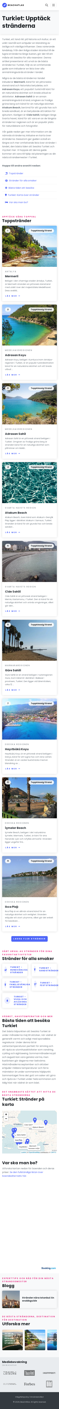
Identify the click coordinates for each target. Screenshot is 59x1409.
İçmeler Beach (15, 828)
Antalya (10, 271)
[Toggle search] (46, 5)
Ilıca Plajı (11, 907)
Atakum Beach (16, 513)
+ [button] (6, 1114)
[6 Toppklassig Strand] (29, 640)
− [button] (6, 1118)
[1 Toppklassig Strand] (29, 246)
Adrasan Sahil (15, 434)
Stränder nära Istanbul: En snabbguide (38, 1299)
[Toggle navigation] (53, 5)
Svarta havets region (20, 507)
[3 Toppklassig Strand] (29, 403)
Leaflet (23, 1152)
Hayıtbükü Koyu (17, 749)
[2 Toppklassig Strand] (29, 325)
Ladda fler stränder (29, 939)
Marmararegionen (17, 665)
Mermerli (11, 276)
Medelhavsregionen (18, 350)
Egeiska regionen (17, 744)
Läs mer (11, 296)
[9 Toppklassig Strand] (29, 876)
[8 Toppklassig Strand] (29, 797)
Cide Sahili (13, 592)
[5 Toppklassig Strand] (29, 561)
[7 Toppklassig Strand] (29, 719)
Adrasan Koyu (15, 355)
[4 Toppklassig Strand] (29, 482)
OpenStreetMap (34, 1152)
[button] (55, 1339)
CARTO (53, 1152)
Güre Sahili (13, 670)
